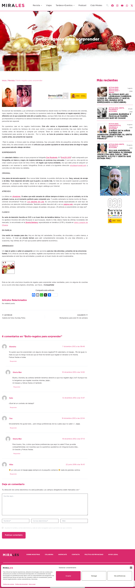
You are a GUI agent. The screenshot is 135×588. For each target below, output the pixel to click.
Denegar (94, 576)
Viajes (49, 5)
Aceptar (68, 576)
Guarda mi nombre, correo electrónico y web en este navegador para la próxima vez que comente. (38, 528)
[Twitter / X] (132, 5)
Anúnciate (62, 554)
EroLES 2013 (66, 157)
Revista (36, 5)
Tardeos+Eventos (64, 5)
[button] (131, 568)
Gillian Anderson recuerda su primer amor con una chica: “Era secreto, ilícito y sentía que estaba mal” (114, 154)
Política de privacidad (21, 584)
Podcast (82, 5)
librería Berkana (31, 222)
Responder (13, 361)
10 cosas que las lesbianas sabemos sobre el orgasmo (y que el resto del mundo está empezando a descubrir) (114, 98)
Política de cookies (8, 584)
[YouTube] (122, 5)
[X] (45, 295)
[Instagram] (117, 5)
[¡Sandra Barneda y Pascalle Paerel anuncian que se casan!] (102, 112)
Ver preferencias (119, 576)
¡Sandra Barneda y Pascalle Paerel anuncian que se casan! (114, 116)
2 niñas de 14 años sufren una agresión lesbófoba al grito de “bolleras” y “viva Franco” (114, 135)
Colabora (49, 554)
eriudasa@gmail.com (78, 165)
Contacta (76, 554)
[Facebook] (112, 5)
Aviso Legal (32, 584)
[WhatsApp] (127, 5)
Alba (11, 464)
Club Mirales (96, 5)
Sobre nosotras (33, 554)
